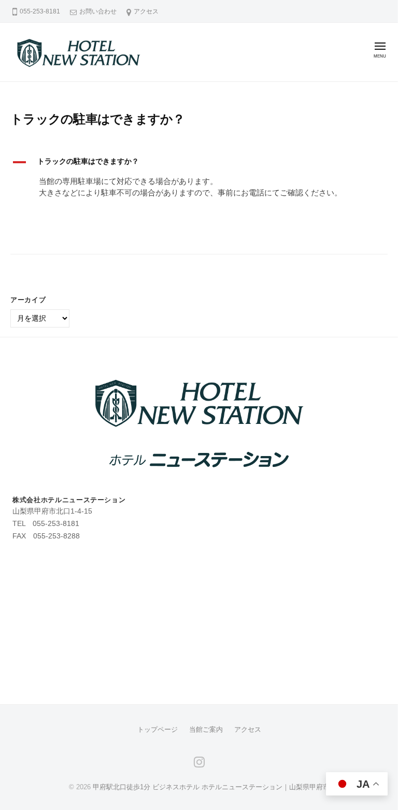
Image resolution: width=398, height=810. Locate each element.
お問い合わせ (98, 11)
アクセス (146, 11)
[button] (199, 162)
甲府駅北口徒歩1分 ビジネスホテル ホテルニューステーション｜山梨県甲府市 (211, 787)
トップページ (157, 729)
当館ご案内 (206, 729)
